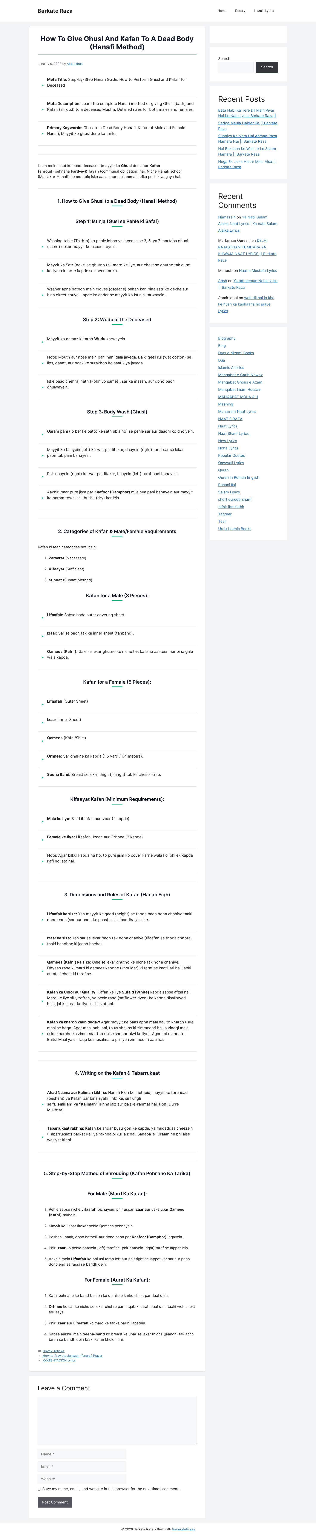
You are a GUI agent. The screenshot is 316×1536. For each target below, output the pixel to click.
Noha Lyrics (228, 448)
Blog (222, 345)
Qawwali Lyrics (231, 463)
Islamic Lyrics (264, 11)
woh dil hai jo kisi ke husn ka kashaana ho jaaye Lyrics (246, 304)
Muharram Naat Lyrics (237, 411)
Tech (222, 521)
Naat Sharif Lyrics (233, 433)
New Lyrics (227, 441)
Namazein (227, 217)
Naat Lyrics (228, 426)
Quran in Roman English (238, 477)
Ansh (222, 281)
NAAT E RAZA (230, 419)
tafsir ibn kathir (231, 507)
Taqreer (225, 514)
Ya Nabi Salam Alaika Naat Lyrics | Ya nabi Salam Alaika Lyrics (247, 223)
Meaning (225, 404)
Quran (223, 470)
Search (224, 58)
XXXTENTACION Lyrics (59, 1360)
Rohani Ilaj (227, 485)
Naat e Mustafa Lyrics (258, 270)
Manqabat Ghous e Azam (240, 382)
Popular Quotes (231, 455)
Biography (226, 338)
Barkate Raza (55, 11)
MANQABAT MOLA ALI (238, 397)
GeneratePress (183, 1529)
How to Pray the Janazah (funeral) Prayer (72, 1355)
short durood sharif (235, 499)
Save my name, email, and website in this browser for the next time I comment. (110, 1489)
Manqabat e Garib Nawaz (240, 375)
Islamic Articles (53, 1351)
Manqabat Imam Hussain (239, 389)
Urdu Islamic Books (234, 529)
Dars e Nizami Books (236, 353)
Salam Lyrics (229, 492)
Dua (221, 360)
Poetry (240, 11)
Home (222, 11)
